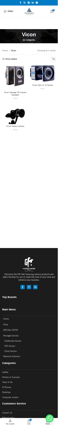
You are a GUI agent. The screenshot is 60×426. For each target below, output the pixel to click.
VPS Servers (9, 346)
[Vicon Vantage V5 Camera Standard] (15, 77)
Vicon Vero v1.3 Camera (42, 85)
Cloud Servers (10, 351)
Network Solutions (11, 357)
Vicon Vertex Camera (15, 126)
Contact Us (7, 413)
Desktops (6, 392)
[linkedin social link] (35, 287)
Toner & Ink (7, 382)
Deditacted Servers (12, 341)
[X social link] (24, 2)
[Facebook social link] (20, 2)
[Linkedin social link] (33, 2)
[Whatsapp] (50, 418)
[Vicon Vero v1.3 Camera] (43, 73)
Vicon (15, 98)
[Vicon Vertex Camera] (15, 113)
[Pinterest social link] (29, 2)
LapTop (5, 372)
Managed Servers (11, 336)
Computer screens (10, 397)
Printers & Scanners (11, 377)
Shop (5, 325)
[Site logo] (29, 11)
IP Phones (6, 387)
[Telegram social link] (37, 2)
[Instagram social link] (29, 287)
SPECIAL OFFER (10, 330)
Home (5, 51)
